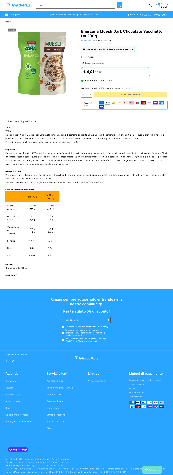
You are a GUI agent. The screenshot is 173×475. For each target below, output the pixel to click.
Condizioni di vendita (16, 414)
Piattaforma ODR (56, 421)
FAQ (49, 428)
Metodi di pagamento (146, 374)
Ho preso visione (87, 326)
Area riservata (12, 401)
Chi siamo (10, 381)
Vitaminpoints (54, 394)
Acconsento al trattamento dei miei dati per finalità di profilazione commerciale (86, 340)
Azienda (12, 374)
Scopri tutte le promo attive (98, 80)
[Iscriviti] (108, 320)
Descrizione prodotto (94, 63)
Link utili (95, 374)
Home (8, 22)
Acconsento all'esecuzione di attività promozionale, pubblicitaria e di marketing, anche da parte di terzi (85, 332)
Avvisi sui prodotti (97, 381)
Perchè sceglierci (14, 394)
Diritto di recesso (56, 414)
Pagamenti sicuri (55, 401)
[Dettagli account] (150, 5)
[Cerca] (120, 5)
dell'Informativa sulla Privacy (95, 326)
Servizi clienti (57, 374)
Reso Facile (53, 408)
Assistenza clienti (56, 381)
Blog (7, 408)
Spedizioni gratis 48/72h (60, 387)
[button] (162, 5)
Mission (9, 387)
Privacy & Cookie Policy (18, 421)
